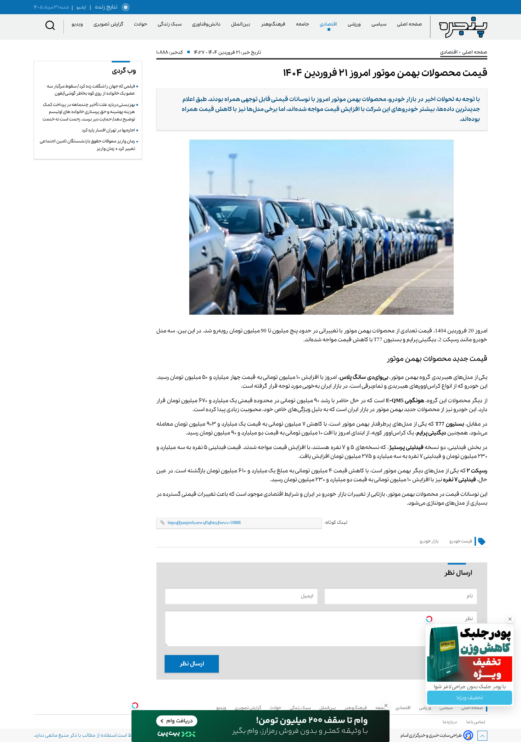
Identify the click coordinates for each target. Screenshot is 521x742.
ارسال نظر (191, 664)
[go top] (482, 736)
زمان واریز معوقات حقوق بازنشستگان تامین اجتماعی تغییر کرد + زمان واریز (87, 144)
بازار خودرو (429, 541)
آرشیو (79, 7)
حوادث (142, 24)
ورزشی (355, 24)
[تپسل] (135, 705)
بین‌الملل (242, 24)
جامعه (304, 24)
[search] (50, 27)
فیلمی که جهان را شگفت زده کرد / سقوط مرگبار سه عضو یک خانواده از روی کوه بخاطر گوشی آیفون (91, 89)
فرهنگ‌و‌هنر (274, 24)
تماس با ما (476, 722)
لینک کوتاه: (336, 522)
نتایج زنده (105, 7)
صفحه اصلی (409, 24)
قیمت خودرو (460, 541)
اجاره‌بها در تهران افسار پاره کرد (108, 130)
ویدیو (78, 24)
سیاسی (380, 24)
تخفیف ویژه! (469, 697)
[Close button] (510, 619)
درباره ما (451, 722)
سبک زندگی (171, 24)
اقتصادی (330, 24)
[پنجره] (463, 27)
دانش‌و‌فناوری (207, 24)
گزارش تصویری (110, 24)
